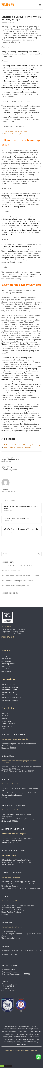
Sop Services (20, 1034)
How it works (23, 1031)
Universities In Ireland (9, 695)
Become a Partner (10, 1029)
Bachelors (13, 1026)
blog (13, 22)
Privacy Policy (6, 721)
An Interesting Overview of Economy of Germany (22, 445)
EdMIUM (10, 4)
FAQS (3, 729)
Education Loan (7, 658)
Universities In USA (8, 684)
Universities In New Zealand (11, 697)
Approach (38, 1031)
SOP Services (6, 661)
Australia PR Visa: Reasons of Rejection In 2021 (17, 566)
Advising (4, 656)
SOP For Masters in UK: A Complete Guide (15, 586)
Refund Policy (21, 1044)
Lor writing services (32, 1034)
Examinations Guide (20, 1037)
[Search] (39, 554)
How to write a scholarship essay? (16, 131)
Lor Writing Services (8, 664)
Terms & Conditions (8, 724)
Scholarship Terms (8, 726)
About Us (5, 713)
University (13, 1031)
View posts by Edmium (8, 491)
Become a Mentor (24, 1029)
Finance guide (7, 1037)
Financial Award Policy (30, 1042)
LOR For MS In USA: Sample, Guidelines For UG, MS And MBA (21, 576)
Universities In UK (8, 692)
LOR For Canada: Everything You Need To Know (17, 581)
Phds (28, 1026)
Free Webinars (9, 1039)
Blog (31, 1031)
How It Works (6, 716)
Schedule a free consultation (25, 1039)
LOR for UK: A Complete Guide (11, 571)
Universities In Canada (9, 690)
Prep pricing (17, 1042)
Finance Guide (6, 666)
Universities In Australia (10, 687)
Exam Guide (6, 669)
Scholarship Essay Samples (13, 134)
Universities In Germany (10, 700)
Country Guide (6, 671)
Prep (7, 1026)
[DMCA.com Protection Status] (6, 1067)
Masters (22, 1026)
